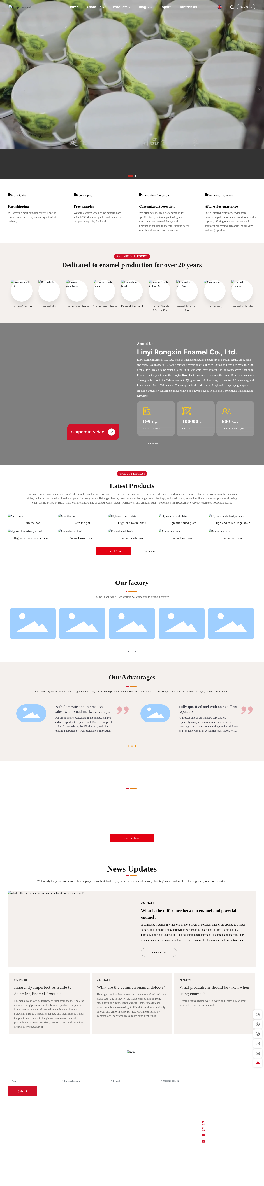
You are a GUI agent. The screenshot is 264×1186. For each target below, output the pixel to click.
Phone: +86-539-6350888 (220, 1122)
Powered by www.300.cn (204, 1180)
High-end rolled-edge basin (232, 523)
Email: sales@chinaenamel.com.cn (225, 1141)
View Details (159, 952)
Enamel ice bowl (132, 306)
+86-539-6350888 (60, 821)
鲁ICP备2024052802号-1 (133, 1180)
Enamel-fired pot (22, 306)
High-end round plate (132, 523)
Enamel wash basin (104, 306)
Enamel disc (49, 306)
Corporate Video (87, 432)
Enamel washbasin (77, 306)
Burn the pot (31, 523)
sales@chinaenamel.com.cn (195, 821)
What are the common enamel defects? (131, 987)
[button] (130, 176)
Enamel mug (215, 306)
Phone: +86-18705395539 (221, 1129)
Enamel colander (242, 306)
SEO (187, 1180)
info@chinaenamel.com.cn (130, 821)
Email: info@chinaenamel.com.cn (225, 1135)
